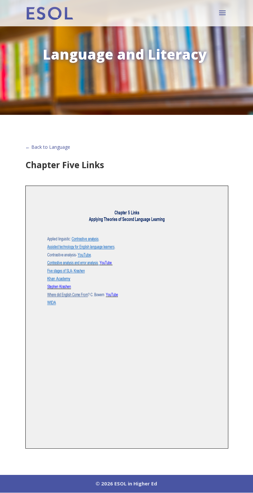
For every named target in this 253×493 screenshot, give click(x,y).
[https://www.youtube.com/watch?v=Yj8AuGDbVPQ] (106, 264)
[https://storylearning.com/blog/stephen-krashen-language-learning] (60, 288)
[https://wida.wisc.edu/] (51, 304)
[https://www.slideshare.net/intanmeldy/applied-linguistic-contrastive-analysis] (85, 240)
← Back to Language (47, 147)
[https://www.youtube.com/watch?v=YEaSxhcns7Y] (112, 296)
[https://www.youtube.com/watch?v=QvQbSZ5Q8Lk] (85, 256)
